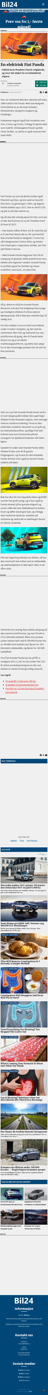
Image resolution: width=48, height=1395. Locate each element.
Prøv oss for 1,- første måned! (24, 24)
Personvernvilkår (24, 1389)
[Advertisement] (24, 167)
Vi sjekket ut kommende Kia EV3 (22, 685)
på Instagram (24, 1377)
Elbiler (14, 840)
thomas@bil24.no (24, 1344)
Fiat (22, 840)
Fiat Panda (32, 840)
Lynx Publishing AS (22, 1391)
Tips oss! (43, 85)
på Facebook (24, 1370)
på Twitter (24, 1374)
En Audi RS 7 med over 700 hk (21, 681)
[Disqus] (24, 799)
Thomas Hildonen (24, 1355)
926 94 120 (43, 82)
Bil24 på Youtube (24, 1380)
